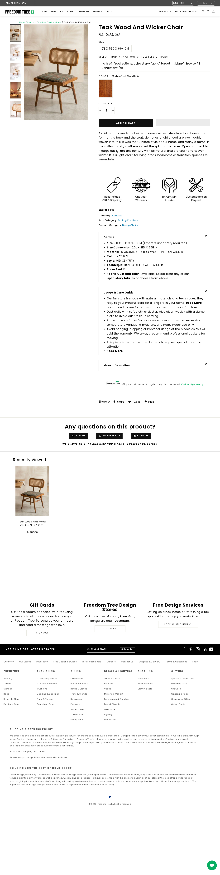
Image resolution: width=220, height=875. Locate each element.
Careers (111, 661)
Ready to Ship (11, 699)
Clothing (83, 11)
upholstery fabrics (121, 278)
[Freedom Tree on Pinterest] (191, 649)
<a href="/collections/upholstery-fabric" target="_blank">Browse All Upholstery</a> (151, 66)
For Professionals (91, 661)
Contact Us (127, 661)
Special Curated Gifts (183, 678)
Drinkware (76, 699)
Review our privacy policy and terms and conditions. (39, 757)
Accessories (77, 709)
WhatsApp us (111, 435)
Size (102, 41)
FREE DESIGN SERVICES (186, 11)
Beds (6, 693)
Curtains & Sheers (47, 683)
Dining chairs (54, 22)
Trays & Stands (79, 693)
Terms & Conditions (176, 661)
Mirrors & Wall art (113, 693)
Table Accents (112, 678)
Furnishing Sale (45, 704)
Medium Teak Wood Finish (105, 88)
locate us (110, 628)
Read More (194, 303)
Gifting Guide (178, 704)
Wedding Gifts (179, 683)
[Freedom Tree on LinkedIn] (204, 649)
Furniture (31, 22)
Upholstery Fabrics (47, 678)
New (44, 11)
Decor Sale (110, 719)
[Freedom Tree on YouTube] (211, 649)
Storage (8, 688)
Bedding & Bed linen (48, 693)
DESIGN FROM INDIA (16, 3)
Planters (108, 683)
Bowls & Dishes (79, 688)
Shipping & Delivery (149, 661)
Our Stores (25, 661)
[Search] (203, 11)
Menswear (143, 678)
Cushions (42, 688)
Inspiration (42, 661)
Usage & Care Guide (119, 292)
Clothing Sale (145, 688)
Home (22, 22)
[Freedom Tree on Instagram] (198, 649)
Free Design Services (65, 661)
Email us (143, 435)
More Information (117, 365)
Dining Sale (77, 719)
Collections (77, 678)
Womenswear (145, 683)
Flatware (75, 704)
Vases (107, 688)
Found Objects (112, 704)
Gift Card (176, 688)
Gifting (97, 11)
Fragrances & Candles (116, 699)
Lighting (108, 714)
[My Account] (208, 11)
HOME (70, 11)
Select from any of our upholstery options (133, 56)
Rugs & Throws (45, 699)
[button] (183, 122)
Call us (80, 435)
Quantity (106, 103)
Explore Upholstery (192, 384)
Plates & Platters (80, 683)
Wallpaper (110, 709)
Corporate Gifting (181, 699)
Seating (42, 22)
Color (119, 76)
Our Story (9, 661)
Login (195, 661)
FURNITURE (57, 11)
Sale (109, 11)
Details (109, 237)
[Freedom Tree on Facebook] (184, 649)
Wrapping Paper (180, 693)
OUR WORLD (165, 11)
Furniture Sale (11, 704)
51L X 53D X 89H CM (115, 49)
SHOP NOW (42, 633)
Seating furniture (128, 220)
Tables (7, 683)
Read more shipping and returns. (28, 751)
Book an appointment (178, 624)
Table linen (77, 714)
